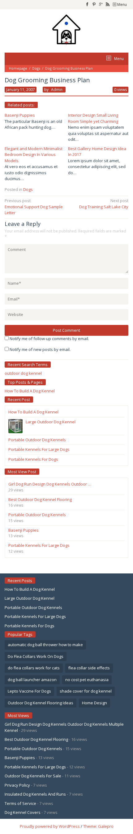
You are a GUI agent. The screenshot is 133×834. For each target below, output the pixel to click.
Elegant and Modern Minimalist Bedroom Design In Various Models (33, 154)
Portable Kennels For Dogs (29, 626)
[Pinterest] (94, 4)
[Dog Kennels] (66, 29)
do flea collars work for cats (34, 668)
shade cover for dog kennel (86, 691)
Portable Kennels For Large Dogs (35, 616)
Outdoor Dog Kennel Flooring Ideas (40, 703)
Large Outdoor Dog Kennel (29, 598)
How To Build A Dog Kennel (30, 391)
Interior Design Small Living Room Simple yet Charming (93, 118)
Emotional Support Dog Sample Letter (34, 206)
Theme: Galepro (98, 826)
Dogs (36, 68)
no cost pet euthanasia (87, 679)
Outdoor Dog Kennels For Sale (33, 776)
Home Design (94, 703)
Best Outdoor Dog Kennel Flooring (36, 739)
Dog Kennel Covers (23, 812)
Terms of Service (20, 803)
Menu (121, 4)
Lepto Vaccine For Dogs (29, 691)
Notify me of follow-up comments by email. (49, 338)
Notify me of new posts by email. (40, 349)
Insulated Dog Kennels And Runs (35, 794)
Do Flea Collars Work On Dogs (35, 656)
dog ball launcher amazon (32, 679)
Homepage (18, 68)
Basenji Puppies (20, 115)
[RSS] (107, 4)
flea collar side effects (89, 668)
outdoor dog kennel (23, 373)
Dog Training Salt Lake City (103, 204)
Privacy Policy (17, 785)
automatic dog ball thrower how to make (45, 644)
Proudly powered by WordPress (50, 826)
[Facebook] (87, 4)
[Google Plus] (100, 4)
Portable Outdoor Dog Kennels (33, 607)
